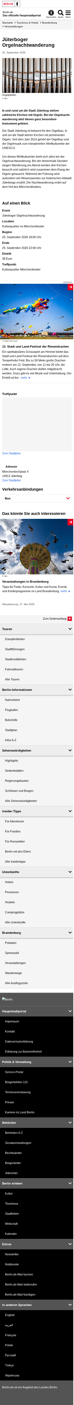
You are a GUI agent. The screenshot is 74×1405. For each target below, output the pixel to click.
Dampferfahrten (15, 639)
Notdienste (12, 1264)
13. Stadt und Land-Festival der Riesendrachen (35, 346)
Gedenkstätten (14, 770)
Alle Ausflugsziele (16, 983)
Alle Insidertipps (15, 861)
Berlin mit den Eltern (18, 851)
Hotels (9, 882)
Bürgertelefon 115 (16, 1082)
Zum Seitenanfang (54, 618)
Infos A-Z (10, 740)
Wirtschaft (11, 1223)
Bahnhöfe (11, 720)
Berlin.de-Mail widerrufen (21, 1284)
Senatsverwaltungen (18, 1142)
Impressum (12, 1021)
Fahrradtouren (14, 669)
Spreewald (12, 952)
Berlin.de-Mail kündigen (20, 1294)
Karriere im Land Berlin (19, 1112)
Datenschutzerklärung (19, 1041)
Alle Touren (12, 679)
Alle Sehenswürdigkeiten (21, 800)
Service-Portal (14, 1072)
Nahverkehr (12, 699)
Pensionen (12, 892)
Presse (9, 1102)
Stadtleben (12, 1213)
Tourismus (11, 1203)
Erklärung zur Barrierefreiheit (23, 1051)
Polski (9, 1345)
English (10, 1315)
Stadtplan (11, 730)
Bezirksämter (13, 1152)
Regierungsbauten (17, 780)
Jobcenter (11, 1173)
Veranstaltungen (15, 963)
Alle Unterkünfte (15, 922)
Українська (12, 1375)
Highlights (11, 760)
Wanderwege (13, 973)
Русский (10, 1355)
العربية (9, 1325)
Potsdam (10, 942)
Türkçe (9, 1365)
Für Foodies (12, 831)
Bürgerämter (13, 1163)
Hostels (10, 902)
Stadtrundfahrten (15, 659)
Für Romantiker (15, 841)
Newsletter (12, 1254)
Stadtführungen (15, 649)
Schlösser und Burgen (19, 790)
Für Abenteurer (14, 821)
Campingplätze (14, 912)
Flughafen (11, 709)
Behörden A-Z (14, 1132)
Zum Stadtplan (11, 453)
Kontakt (10, 1031)
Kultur (9, 1193)
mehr (24, 377)
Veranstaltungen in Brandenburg (25, 581)
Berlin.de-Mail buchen (19, 1274)
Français (10, 1335)
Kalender (11, 1233)
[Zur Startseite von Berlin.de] (7, 999)
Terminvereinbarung (18, 1092)
